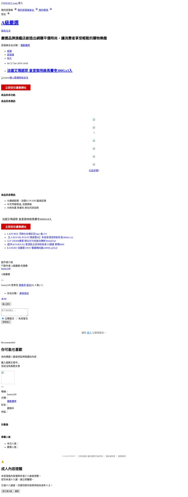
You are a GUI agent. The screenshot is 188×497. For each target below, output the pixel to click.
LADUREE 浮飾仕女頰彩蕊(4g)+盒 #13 (27, 234)
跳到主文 (6, 31)
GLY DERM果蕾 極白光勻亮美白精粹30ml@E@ (31, 241)
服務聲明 (122, 456)
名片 (9, 58)
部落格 (10, 54)
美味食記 (24, 293)
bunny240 (6, 268)
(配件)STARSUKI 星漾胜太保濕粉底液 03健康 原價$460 (35, 244)
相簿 (9, 51)
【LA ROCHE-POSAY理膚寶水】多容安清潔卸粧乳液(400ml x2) (40, 237)
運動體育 (25, 45)
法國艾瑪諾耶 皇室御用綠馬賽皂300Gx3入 (39, 71)
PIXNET (72, 456)
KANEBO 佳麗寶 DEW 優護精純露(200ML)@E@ (32, 248)
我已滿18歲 (7, 491)
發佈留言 (6, 322)
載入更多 (6, 304)
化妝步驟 (93, 170)
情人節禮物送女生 (19, 77)
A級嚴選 (10, 22)
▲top (3, 298)
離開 (17, 491)
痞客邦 (22, 285)
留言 (28, 285)
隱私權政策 (110, 456)
